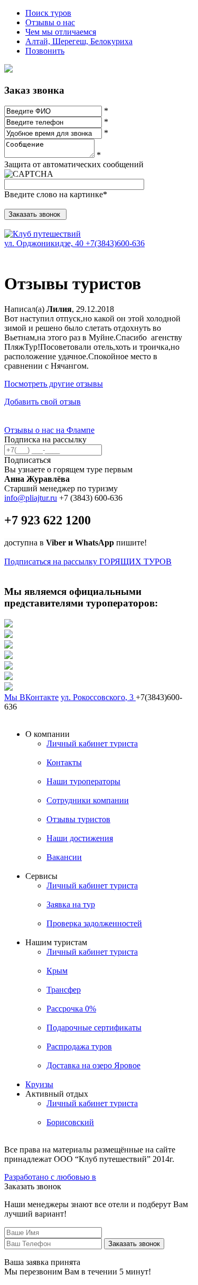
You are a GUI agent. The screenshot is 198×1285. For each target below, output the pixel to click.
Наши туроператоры (83, 781)
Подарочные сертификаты (94, 1027)
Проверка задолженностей (94, 923)
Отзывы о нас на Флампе (49, 430)
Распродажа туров (79, 1046)
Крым (57, 970)
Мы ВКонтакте (31, 697)
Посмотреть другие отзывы (53, 383)
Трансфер (63, 989)
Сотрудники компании (87, 800)
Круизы (39, 1084)
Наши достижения (79, 838)
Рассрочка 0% (71, 1008)
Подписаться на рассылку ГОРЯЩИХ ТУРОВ (88, 561)
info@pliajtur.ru (30, 497)
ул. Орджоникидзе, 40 (45, 243)
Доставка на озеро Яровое (93, 1065)
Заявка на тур (70, 904)
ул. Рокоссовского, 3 (98, 697)
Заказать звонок (134, 1244)
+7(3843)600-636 (115, 243)
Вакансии (64, 857)
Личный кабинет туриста (92, 743)
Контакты (64, 762)
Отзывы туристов (78, 819)
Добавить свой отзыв (42, 401)
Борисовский (70, 1122)
